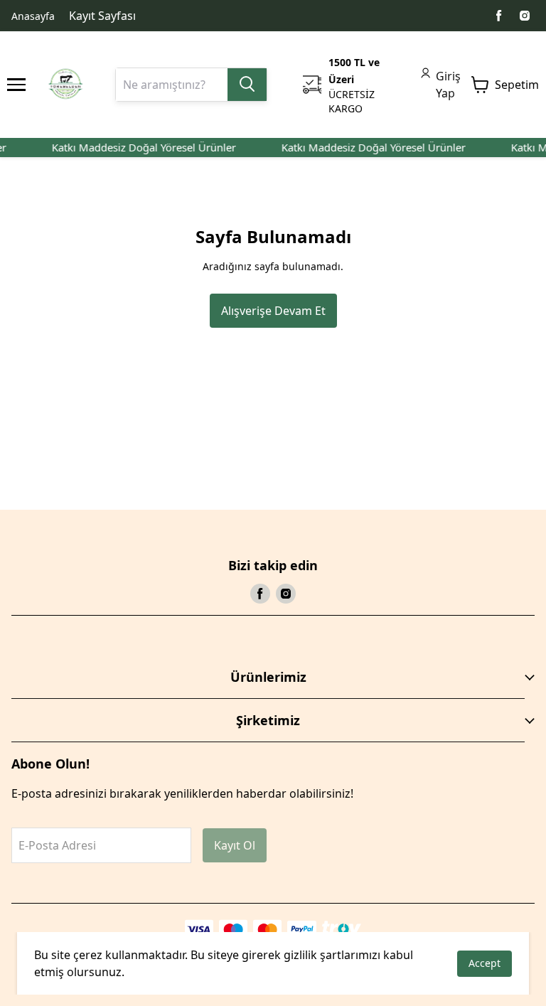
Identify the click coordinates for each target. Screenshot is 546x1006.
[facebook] (499, 16)
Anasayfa (33, 16)
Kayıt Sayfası (102, 15)
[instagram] (525, 16)
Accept (484, 963)
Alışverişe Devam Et (273, 311)
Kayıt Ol (234, 845)
